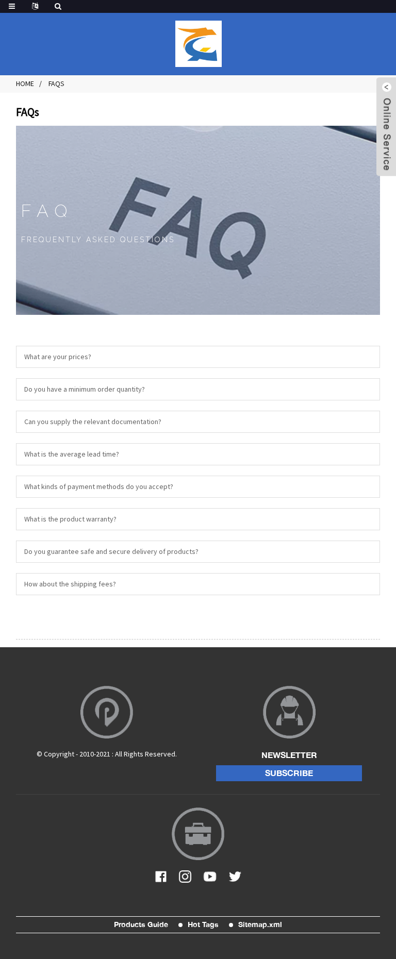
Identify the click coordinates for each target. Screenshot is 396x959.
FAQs (56, 83)
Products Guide (141, 924)
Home (25, 83)
